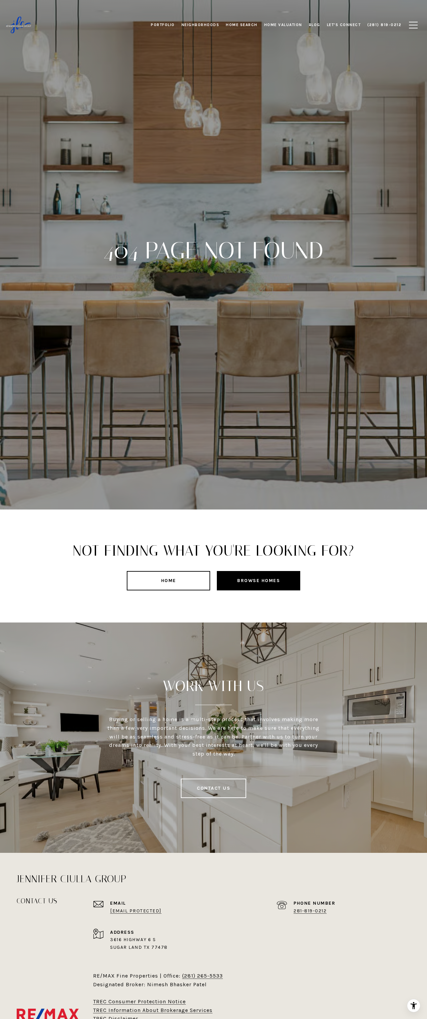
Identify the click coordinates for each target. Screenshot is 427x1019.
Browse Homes (258, 580)
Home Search (242, 24)
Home (168, 580)
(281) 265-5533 (202, 976)
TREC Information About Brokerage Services (152, 1010)
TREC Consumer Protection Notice (139, 1001)
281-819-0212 (310, 911)
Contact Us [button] (213, 788)
